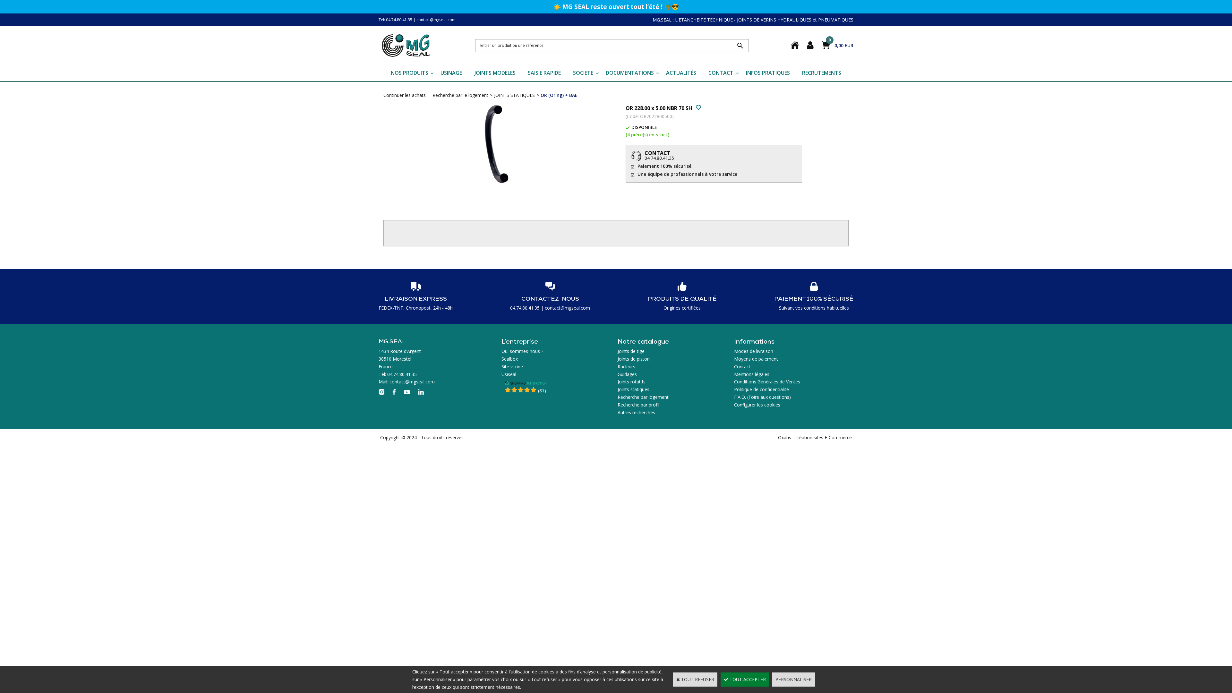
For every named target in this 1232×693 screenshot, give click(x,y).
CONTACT (720, 72)
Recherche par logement (643, 397)
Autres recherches (636, 412)
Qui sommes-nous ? (522, 351)
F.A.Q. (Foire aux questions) (762, 397)
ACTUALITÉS (681, 72)
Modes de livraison (753, 351)
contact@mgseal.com (436, 19)
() (542, 391)
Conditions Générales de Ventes (767, 382)
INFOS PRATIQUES (768, 72)
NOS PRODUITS (409, 72)
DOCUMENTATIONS (630, 72)
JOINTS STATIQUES (514, 95)
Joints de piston (634, 359)
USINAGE (451, 72)
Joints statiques (633, 389)
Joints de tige (631, 351)
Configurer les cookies (757, 405)
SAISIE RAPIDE (544, 72)
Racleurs (626, 367)
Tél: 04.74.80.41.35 (395, 19)
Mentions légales (751, 374)
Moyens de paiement (756, 359)
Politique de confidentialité (761, 389)
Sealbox (509, 359)
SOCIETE (583, 72)
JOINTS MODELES (495, 72)
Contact (742, 367)
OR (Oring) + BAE (559, 95)
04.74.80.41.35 (659, 158)
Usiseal (508, 374)
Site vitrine (512, 367)
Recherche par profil (638, 405)
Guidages (627, 374)
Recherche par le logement (460, 95)
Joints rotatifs (632, 382)
